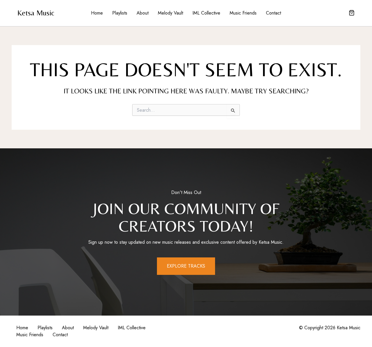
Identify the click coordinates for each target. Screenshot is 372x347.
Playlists (119, 13)
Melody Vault (170, 13)
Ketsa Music (35, 12)
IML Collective (206, 13)
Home (97, 13)
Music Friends (243, 13)
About (143, 13)
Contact (273, 13)
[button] (352, 13)
